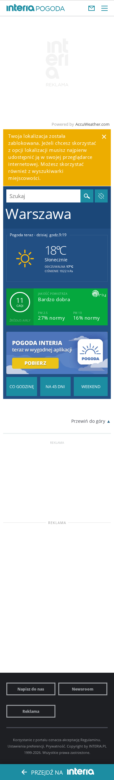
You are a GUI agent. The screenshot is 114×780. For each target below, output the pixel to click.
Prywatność (55, 746)
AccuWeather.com (92, 124)
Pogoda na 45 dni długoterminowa (55, 386)
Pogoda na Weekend (91, 386)
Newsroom (82, 688)
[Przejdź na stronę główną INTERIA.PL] (20, 8)
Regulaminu (90, 739)
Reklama (30, 711)
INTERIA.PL (98, 746)
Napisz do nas (30, 688)
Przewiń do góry (88, 421)
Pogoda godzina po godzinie (21, 386)
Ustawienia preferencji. (26, 746)
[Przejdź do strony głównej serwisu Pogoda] (50, 8)
